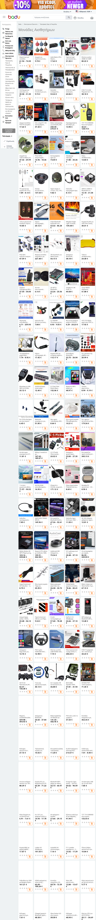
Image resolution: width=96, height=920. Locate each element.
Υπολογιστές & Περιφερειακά (10, 69)
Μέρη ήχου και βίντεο (10, 89)
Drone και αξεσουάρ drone (8, 74)
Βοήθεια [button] (66, 12)
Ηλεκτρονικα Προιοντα (30, 24)
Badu (19, 24)
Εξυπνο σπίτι (9, 97)
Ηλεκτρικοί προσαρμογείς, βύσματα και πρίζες (10, 82)
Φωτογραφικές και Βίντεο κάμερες (10, 111)
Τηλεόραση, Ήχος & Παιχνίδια (9, 63)
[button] (4, 17)
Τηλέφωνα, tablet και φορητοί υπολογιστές (9, 103)
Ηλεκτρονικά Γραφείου (9, 94)
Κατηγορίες (6, 24)
